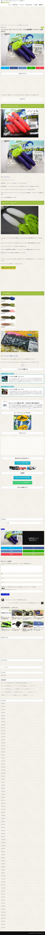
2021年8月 (3, 742)
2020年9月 (3, 776)
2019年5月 (3, 824)
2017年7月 (3, 891)
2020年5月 (3, 788)
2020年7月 (3, 782)
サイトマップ (22, 4)
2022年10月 (3, 706)
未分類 (3, 529)
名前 (2, 573)
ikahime (36, 933)
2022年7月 (3, 709)
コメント (3, 564)
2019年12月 (3, 803)
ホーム (10, 4)
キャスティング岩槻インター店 (10, 355)
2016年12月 (3, 912)
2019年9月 (3, 812)
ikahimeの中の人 (15, 4)
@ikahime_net (3, 675)
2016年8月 (3, 924)
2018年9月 (3, 848)
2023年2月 (3, 703)
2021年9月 (3, 739)
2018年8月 (3, 851)
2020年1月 (3, 800)
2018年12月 (3, 839)
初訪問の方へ (41, 4)
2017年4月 (3, 900)
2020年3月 (3, 794)
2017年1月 (3, 909)
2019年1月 (3, 836)
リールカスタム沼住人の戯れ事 (22, 462)
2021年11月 (3, 733)
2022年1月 (3, 727)
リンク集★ (35, 4)
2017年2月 (3, 906)
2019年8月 (3, 815)
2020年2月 (3, 797)
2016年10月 (3, 918)
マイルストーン (7, 176)
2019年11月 (3, 806)
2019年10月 (3, 809)
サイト (2, 582)
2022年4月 (3, 718)
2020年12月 (3, 767)
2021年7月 (3, 745)
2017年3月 (3, 903)
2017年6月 (3, 894)
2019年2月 (3, 833)
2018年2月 (3, 869)
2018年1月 (3, 872)
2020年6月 (3, 785)
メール (2, 578)
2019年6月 (3, 821)
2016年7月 (3, 927)
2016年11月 (3, 915)
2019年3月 (3, 830)
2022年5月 (3, 715)
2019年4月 (3, 827)
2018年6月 (3, 857)
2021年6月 (3, 748)
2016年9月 (3, 921)
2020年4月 (3, 791)
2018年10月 (3, 845)
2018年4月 (3, 863)
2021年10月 (3, 736)
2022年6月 (3, 712)
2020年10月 (3, 773)
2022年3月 (3, 721)
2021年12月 (3, 730)
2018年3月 (3, 866)
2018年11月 (3, 842)
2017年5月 (3, 897)
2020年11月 (3, 770)
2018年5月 (3, 860)
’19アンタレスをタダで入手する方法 (22, 477)
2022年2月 (3, 724)
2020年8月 (3, 779)
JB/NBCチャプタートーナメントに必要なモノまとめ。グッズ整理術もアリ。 (17, 695)
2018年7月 (3, 854)
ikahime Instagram (29, 4)
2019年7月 (3, 818)
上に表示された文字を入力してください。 (8, 589)
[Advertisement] (22, 15)
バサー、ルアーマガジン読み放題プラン (22, 482)
